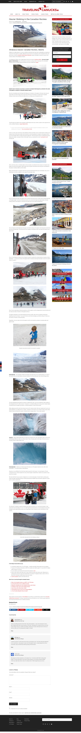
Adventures (15, 22)
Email (10, 692)
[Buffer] (1, 367)
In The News (11, 724)
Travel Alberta (25, 596)
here (34, 570)
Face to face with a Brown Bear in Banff (18, 588)
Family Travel (19, 724)
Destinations (26, 719)
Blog (17, 719)
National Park (28, 22)
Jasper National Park (24, 124)
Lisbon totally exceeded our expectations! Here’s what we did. (61, 231)
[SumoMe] (1, 371)
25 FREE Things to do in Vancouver (61, 96)
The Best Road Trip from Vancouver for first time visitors (61, 127)
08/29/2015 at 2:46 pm (19, 655)
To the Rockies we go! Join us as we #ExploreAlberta (21, 589)
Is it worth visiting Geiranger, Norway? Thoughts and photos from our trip (61, 81)
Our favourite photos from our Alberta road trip (20, 583)
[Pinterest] (1, 366)
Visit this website (14, 576)
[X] (1, 364)
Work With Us (11, 722)
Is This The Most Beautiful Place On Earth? (19, 590)
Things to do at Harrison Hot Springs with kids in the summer (61, 265)
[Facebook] (1, 362)
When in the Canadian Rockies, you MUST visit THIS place (22, 582)
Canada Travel (19, 722)
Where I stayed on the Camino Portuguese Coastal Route (60, 143)
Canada (21, 22)
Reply (12, 630)
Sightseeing (33, 22)
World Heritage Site (38, 22)
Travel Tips (19, 720)
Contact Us (11, 720)
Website (10, 697)
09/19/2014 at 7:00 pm (19, 638)
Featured (24, 22)
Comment (11, 674)
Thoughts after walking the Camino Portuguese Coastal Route (61, 111)
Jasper (37, 62)
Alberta (18, 22)
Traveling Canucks (40, 8)
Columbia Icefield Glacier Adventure (24, 55)
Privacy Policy (27, 720)
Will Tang (16, 637)
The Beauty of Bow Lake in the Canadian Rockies (20, 586)
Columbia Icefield (37, 59)
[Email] (1, 369)
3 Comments (24, 21)
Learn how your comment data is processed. (32, 712)
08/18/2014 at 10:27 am (19, 621)
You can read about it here (27, 129)
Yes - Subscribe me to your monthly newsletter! (18, 708)
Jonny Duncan (17, 619)
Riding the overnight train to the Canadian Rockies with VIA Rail (23, 585)
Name (10, 686)
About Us (11, 719)
